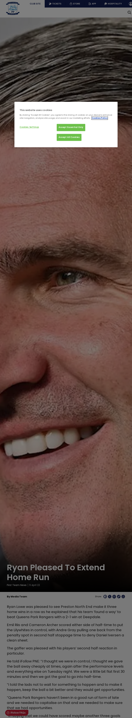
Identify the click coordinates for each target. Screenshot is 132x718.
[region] (66, 124)
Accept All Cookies (69, 137)
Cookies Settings (29, 127)
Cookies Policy (100, 118)
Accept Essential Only (71, 127)
